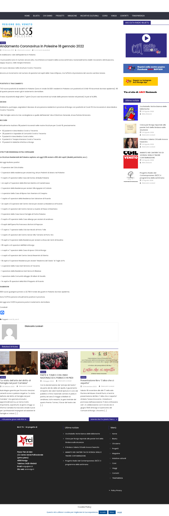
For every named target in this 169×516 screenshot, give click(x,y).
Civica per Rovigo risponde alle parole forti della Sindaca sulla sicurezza (153, 127)
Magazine (72, 16)
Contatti (124, 16)
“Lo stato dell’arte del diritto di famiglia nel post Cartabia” (15, 381)
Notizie (3, 43)
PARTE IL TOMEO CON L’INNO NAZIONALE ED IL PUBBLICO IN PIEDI (56, 376)
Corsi (105, 16)
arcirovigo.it (29, 469)
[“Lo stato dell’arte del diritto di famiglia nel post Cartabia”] (19, 363)
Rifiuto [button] (112, 512)
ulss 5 (17, 319)
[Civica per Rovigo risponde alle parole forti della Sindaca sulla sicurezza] (130, 128)
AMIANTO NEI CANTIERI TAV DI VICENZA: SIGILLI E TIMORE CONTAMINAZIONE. (152, 155)
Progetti (60, 16)
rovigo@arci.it (27, 466)
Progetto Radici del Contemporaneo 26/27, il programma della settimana (152, 175)
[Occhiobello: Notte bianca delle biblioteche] (130, 113)
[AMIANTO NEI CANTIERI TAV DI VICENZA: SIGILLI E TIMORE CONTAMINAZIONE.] (130, 160)
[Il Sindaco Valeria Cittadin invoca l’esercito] (130, 143)
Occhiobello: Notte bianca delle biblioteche (82, 434)
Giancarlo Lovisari (23, 50)
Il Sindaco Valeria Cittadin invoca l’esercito (82, 447)
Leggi (119, 512)
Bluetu (36, 16)
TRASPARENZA (138, 16)
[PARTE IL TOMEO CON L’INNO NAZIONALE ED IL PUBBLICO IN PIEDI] (59, 360)
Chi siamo (47, 16)
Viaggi (114, 16)
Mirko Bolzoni (147, 114)
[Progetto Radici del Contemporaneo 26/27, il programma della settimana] (130, 176)
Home (27, 16)
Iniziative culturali (89, 16)
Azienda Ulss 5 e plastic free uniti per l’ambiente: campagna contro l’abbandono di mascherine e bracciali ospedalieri (104, 419)
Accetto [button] (103, 512)
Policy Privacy (116, 490)
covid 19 (11, 319)
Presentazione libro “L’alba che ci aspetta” (97, 381)
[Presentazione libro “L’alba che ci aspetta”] (99, 363)
